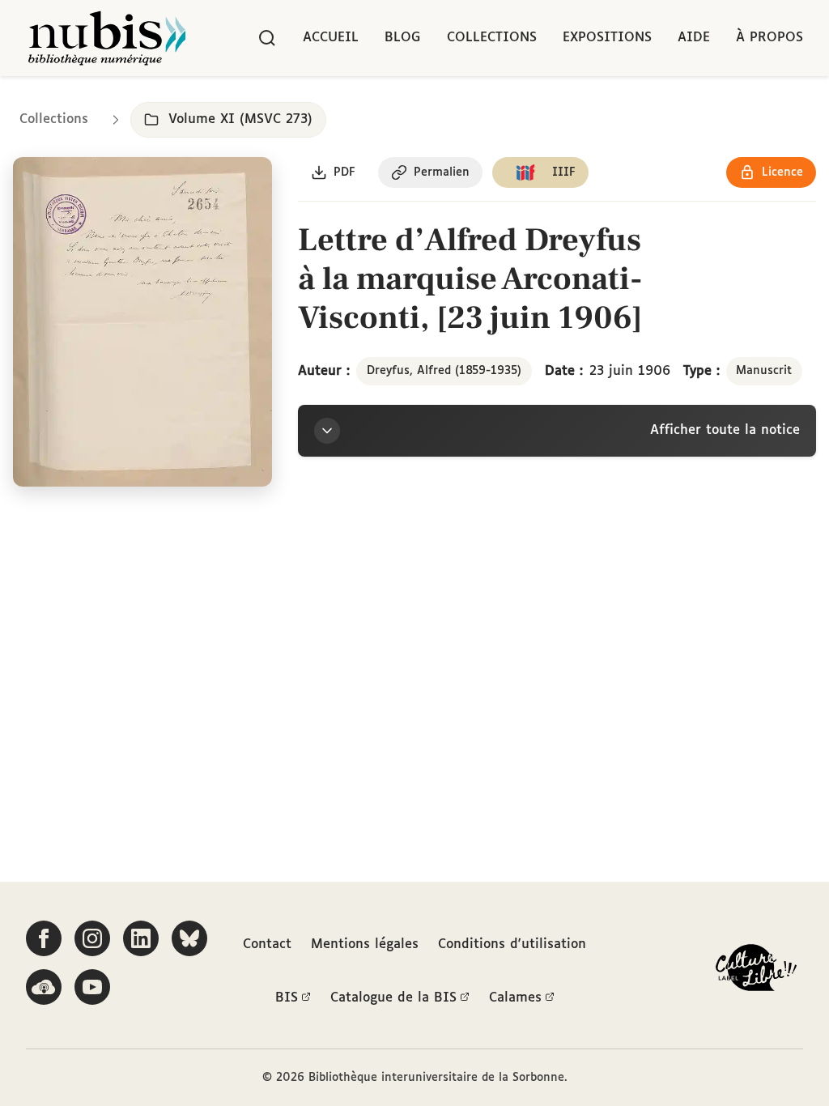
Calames (515, 998)
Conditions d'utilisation (512, 944)
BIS (286, 998)
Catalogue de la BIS (393, 998)
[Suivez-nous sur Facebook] (44, 938)
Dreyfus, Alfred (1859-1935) (444, 370)
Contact (267, 944)
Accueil (331, 38)
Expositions (607, 38)
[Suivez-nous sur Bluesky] (189, 938)
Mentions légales (365, 944)
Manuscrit (764, 370)
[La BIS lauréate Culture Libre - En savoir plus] (756, 971)
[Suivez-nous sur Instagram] (92, 938)
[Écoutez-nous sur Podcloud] (44, 987)
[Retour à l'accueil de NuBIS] (107, 38)
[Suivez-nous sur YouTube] (92, 987)
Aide (694, 38)
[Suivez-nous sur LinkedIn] (141, 938)
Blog (403, 38)
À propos (769, 38)
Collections (492, 38)
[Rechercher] (267, 38)
